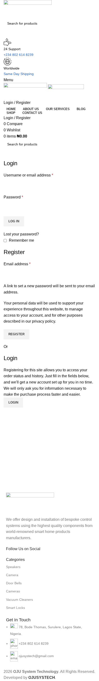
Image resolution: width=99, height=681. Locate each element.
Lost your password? (21, 234)
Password (13, 197)
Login (13, 402)
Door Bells (14, 583)
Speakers (13, 567)
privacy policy (43, 321)
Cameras (13, 591)
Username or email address (28, 175)
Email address (17, 264)
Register (16, 334)
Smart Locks (15, 608)
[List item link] (49, 644)
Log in (13, 221)
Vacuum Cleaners (19, 599)
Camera (12, 575)
